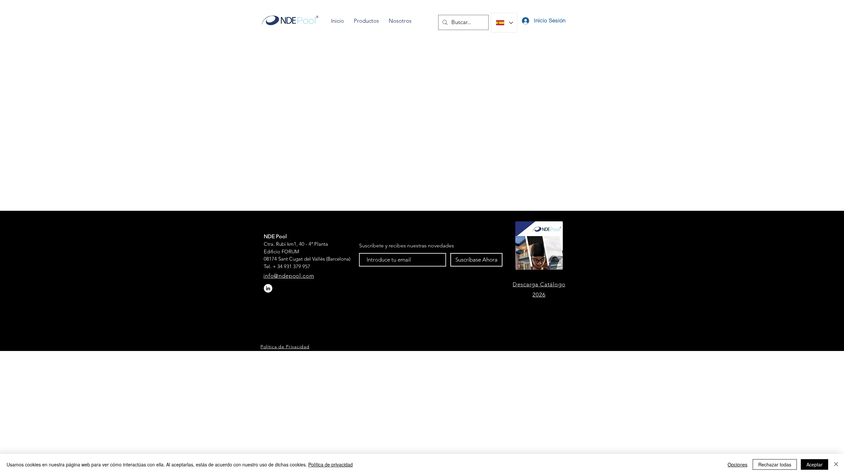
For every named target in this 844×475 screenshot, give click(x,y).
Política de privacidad (330, 464)
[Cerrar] (836, 464)
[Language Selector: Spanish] (504, 23)
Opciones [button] (737, 464)
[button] (366, 21)
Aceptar (814, 464)
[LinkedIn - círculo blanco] (268, 288)
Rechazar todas (774, 464)
